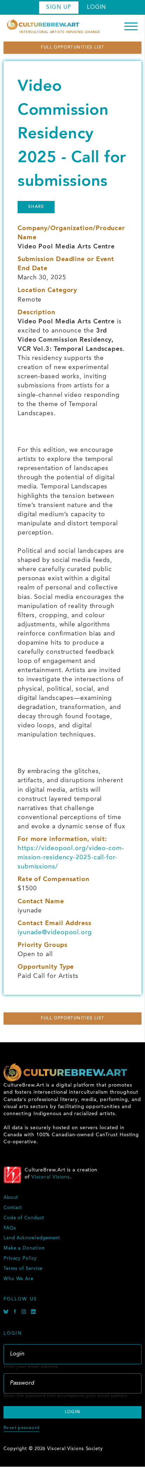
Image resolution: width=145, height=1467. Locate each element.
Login (96, 7)
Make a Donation (24, 1248)
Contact (13, 1208)
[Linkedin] (33, 1312)
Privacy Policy (20, 1259)
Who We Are (18, 1279)
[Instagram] (24, 1312)
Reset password (21, 1428)
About (11, 1198)
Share (36, 207)
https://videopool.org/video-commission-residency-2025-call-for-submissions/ (71, 857)
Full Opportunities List (73, 47)
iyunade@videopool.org (55, 932)
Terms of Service (23, 1269)
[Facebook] (16, 1312)
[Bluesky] (7, 1312)
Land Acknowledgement (32, 1238)
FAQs (10, 1228)
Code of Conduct (24, 1218)
